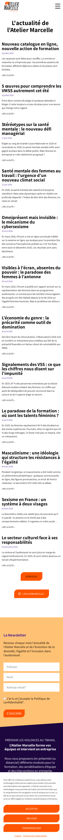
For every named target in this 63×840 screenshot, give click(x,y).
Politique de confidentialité (35, 835)
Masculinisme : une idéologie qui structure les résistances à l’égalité (31, 457)
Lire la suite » (8, 75)
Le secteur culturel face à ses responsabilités (30, 540)
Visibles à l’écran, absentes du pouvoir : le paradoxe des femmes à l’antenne (31, 272)
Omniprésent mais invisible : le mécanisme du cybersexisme (30, 221)
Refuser (32, 818)
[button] (31, 576)
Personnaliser (31, 828)
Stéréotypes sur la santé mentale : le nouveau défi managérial (26, 128)
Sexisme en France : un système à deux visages (24, 501)
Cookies (18, 835)
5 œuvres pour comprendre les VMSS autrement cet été (31, 88)
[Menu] (57, 6)
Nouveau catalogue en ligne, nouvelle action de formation (30, 46)
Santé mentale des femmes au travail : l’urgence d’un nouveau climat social (31, 175)
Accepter (31, 808)
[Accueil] (11, 10)
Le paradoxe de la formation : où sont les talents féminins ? (30, 413)
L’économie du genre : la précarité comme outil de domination (26, 322)
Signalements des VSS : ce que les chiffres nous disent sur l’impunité (31, 368)
